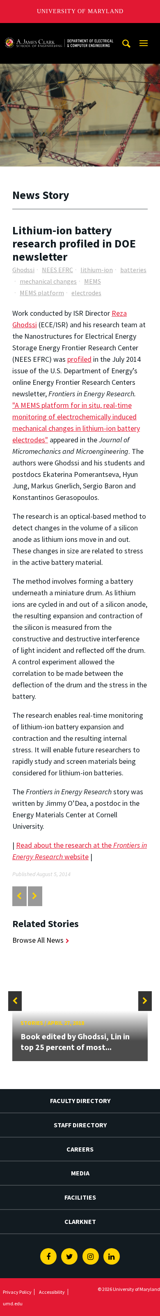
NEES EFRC (57, 270)
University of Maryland (80, 11)
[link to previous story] (19, 896)
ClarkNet (80, 1221)
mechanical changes (48, 281)
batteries (133, 270)
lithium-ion (96, 270)
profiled (79, 359)
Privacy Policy (17, 1292)
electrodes (86, 293)
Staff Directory (80, 1125)
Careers (80, 1149)
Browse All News (38, 940)
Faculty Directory (80, 1100)
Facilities (80, 1197)
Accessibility (52, 1292)
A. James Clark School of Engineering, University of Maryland (58, 30)
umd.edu (13, 1303)
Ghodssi (23, 270)
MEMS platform (42, 293)
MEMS (92, 281)
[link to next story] (34, 896)
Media (80, 1173)
